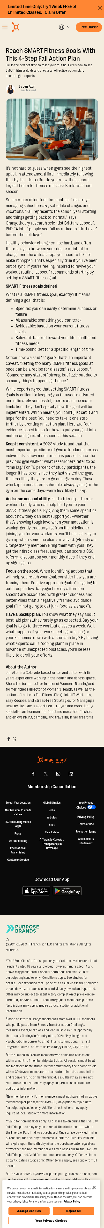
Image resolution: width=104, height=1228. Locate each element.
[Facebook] (33, 774)
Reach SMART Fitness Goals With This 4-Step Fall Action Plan (50, 54)
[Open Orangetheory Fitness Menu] (5, 27)
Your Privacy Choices (51, 1220)
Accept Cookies (29, 1211)
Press (18, 833)
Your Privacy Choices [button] (85, 805)
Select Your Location (18, 802)
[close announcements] (100, 7)
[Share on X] (14, 739)
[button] (64, 27)
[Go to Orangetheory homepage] (27, 27)
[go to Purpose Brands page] (23, 929)
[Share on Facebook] (9, 739)
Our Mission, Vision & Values (18, 812)
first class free (35, 551)
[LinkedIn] (71, 774)
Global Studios (52, 802)
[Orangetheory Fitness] (52, 759)
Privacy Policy (85, 817)
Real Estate (52, 832)
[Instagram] (58, 774)
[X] (46, 774)
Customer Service (18, 859)
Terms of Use (86, 824)
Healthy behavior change (28, 243)
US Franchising (18, 841)
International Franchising (18, 850)
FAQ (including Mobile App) (18, 824)
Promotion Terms (86, 831)
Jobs (52, 810)
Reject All (73, 1211)
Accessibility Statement (86, 841)
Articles (52, 817)
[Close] (94, 1187)
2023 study (53, 444)
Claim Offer (55, 12)
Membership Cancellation (52, 787)
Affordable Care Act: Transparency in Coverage (52, 844)
